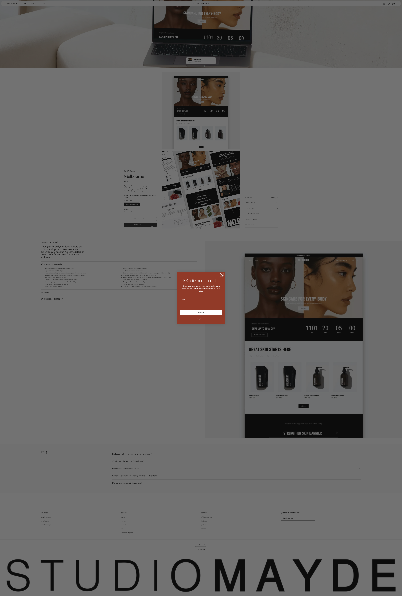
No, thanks (201, 319)
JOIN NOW (201, 312)
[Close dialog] (222, 275)
